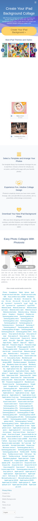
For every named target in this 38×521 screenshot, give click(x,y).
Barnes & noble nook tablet (11, 443)
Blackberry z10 (6, 360)
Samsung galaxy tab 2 (9, 449)
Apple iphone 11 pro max (10, 397)
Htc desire (17, 299)
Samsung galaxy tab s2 (10, 452)
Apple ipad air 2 (30, 471)
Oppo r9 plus (7, 342)
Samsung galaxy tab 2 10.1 (27, 449)
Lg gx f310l (30, 305)
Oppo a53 (5, 345)
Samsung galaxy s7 (9, 412)
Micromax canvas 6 (9, 447)
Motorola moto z (13, 353)
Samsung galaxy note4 (23, 331)
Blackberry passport (19, 362)
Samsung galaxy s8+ (10, 388)
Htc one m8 (26, 301)
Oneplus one (30, 314)
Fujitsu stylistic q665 (21, 460)
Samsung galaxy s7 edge (25, 412)
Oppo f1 (31, 342)
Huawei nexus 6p (8, 384)
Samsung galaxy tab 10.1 (25, 447)
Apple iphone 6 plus (22, 371)
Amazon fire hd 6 (17, 465)
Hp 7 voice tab (26, 443)
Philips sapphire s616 (10, 349)
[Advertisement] (19, 80)
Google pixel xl (13, 386)
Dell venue (28, 454)
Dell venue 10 (12, 476)
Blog (3, 502)
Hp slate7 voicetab (28, 456)
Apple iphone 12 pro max (21, 428)
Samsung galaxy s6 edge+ (11, 329)
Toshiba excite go (14, 456)
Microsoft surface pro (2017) (27, 478)
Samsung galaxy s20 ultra (14, 417)
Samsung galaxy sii (26, 321)
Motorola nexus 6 (31, 310)
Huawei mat (30, 445)
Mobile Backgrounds (9, 499)
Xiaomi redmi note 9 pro (25, 399)
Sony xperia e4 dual (16, 355)
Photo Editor (6, 496)
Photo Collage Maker (7, 2)
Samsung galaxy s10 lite (28, 397)
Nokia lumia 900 (28, 377)
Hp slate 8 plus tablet (18, 445)
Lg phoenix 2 (21, 305)
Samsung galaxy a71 (10, 406)
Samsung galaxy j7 (10, 327)
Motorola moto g (23, 312)
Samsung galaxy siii (10, 323)
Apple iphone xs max (22, 393)
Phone (5, 292)
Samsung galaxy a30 (26, 408)
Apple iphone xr (29, 390)
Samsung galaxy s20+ (10, 414)
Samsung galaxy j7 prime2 (24, 421)
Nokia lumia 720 (16, 377)
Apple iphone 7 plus (16, 373)
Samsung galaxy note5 (25, 327)
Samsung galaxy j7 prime (10, 423)
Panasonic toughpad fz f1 (14, 382)
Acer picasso (7, 432)
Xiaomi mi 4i (26, 338)
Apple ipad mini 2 (20, 473)
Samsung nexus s (8, 325)
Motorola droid (6, 307)
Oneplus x (12, 314)
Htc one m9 (16, 301)
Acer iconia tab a (28, 430)
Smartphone (13, 292)
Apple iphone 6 (29, 369)
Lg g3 (31, 303)
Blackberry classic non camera (17, 364)
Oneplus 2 (20, 314)
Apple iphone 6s (8, 371)
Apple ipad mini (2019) (19, 484)
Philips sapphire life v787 (26, 347)
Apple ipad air (19, 471)
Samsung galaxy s (27, 318)
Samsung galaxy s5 (7, 331)
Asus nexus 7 (20, 467)
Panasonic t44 (23, 349)
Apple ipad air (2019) (11, 480)
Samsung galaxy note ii (11, 318)
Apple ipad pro (8, 473)
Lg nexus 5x (18, 303)
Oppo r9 (15, 342)
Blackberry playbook (10, 458)
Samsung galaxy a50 (26, 410)
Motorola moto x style (17, 310)
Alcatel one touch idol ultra (11, 294)
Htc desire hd (27, 299)
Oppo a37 (23, 342)
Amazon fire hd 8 (30, 463)
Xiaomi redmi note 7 (25, 404)
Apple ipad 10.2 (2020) (9, 482)
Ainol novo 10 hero (19, 432)
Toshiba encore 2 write (15, 454)
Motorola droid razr (19, 307)
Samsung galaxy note (27, 316)
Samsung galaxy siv (25, 323)
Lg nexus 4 (8, 303)
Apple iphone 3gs (16, 366)
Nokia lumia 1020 (12, 375)
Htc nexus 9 (31, 467)
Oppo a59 (20, 340)
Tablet (21, 292)
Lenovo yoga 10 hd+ (8, 469)
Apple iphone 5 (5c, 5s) (14, 369)
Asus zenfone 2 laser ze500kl (17, 439)
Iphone (27, 292)
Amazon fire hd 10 (31, 465)
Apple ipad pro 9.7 (15, 430)
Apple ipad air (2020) (27, 480)
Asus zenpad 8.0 (8, 467)
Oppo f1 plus (29, 340)
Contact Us (6, 493)
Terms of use (6, 505)
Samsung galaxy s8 (26, 386)
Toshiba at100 (24, 452)
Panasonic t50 (11, 347)
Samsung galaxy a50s (10, 410)
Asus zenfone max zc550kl (16, 297)
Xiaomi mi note (15, 338)
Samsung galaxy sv (22, 384)
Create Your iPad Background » (19, 31)
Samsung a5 (20, 325)
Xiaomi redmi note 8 (10, 404)
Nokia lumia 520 (25, 375)
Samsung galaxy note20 (18, 419)
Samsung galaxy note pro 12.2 (27, 469)
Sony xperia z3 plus (13, 358)
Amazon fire (6, 465)
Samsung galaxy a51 (26, 406)
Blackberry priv (30, 382)
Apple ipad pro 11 (24, 482)
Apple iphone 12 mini (22, 425)
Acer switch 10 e (17, 463)
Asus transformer (29, 441)
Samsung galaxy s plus (11, 321)
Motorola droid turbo (9, 312)
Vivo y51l (12, 340)
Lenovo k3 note (17, 351)
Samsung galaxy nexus (10, 316)
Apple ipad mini (23, 458)
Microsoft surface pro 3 (26, 476)
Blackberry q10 (27, 358)
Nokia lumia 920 (7, 380)
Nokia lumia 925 (19, 380)
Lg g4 (25, 303)
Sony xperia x (24, 353)
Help (3, 508)
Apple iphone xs (8, 393)
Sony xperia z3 (13, 336)
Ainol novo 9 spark (14, 434)
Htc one (8, 301)
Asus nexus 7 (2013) (15, 441)
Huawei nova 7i (10, 399)
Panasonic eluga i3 (16, 345)
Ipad (32, 292)
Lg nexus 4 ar (10, 305)
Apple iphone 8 (24, 388)
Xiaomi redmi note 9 (9, 401)
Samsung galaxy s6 (27, 329)
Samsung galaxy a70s (10, 408)
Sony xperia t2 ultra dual (17, 334)
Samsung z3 (30, 325)
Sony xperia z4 (8, 471)
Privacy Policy (7, 490)
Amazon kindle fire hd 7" (14, 436)
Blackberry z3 (17, 360)
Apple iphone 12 (8, 425)
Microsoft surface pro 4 (9, 478)
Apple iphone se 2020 (27, 423)
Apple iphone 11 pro (29, 395)
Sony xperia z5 (24, 336)
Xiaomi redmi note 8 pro (26, 401)
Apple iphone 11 (15, 395)
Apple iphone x (18, 390)
